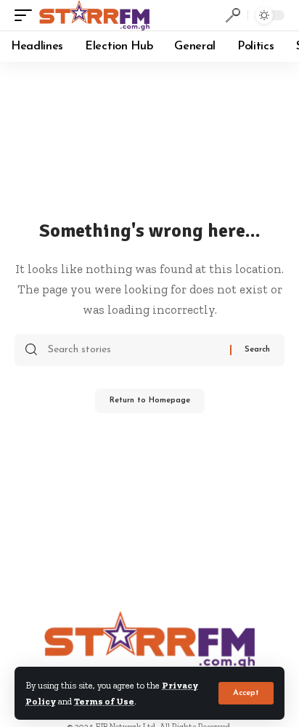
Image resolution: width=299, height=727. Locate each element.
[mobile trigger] (27, 15)
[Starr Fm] (94, 15)
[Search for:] (133, 350)
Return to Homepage (150, 401)
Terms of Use (104, 701)
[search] (233, 15)
